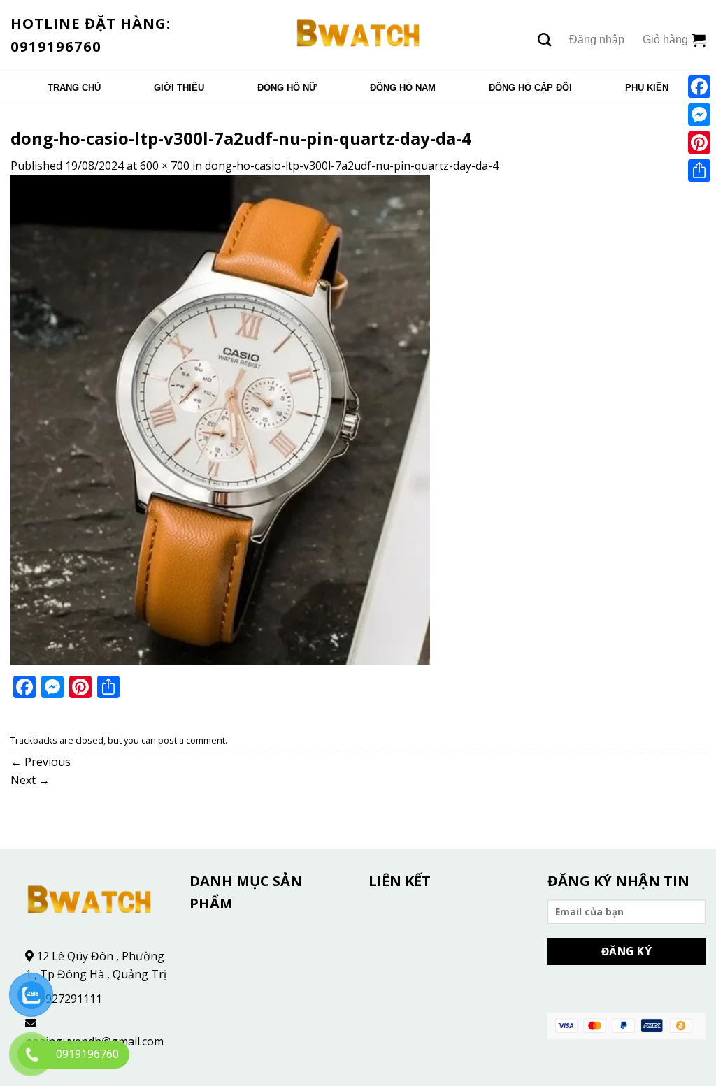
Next (30, 780)
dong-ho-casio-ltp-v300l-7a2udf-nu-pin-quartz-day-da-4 (352, 165)
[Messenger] (699, 115)
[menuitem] (74, 88)
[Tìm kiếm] (544, 39)
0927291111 (70, 998)
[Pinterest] (699, 143)
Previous (40, 761)
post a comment (191, 740)
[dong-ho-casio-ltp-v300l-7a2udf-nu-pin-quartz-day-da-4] (220, 418)
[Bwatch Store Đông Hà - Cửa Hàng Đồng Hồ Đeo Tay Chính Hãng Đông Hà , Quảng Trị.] (358, 34)
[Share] (699, 170)
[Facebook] (699, 87)
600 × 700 (164, 165)
